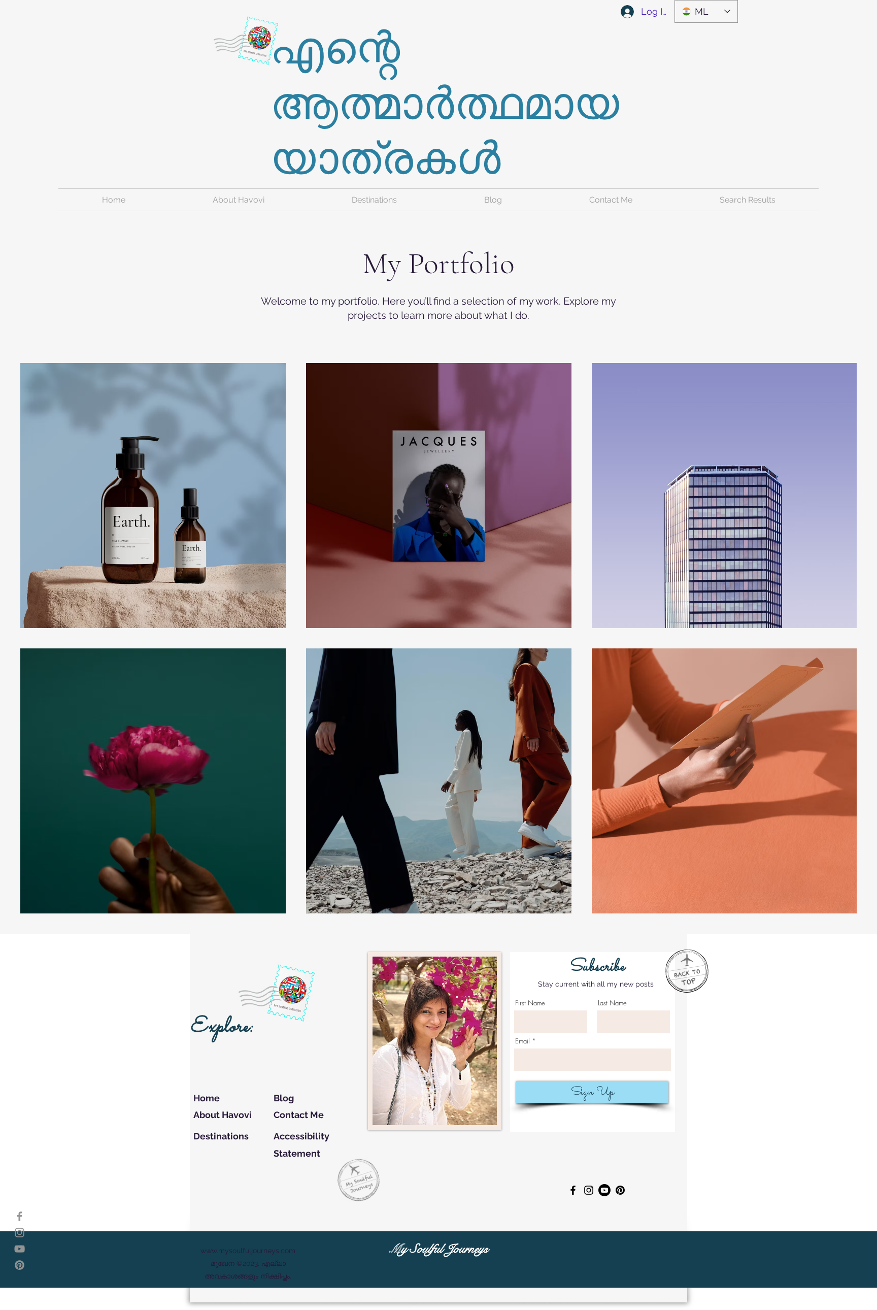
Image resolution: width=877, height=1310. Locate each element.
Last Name (612, 1003)
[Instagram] (19, 1232)
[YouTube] (19, 1248)
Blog (284, 1098)
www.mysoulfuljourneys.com (247, 1251)
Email (522, 1041)
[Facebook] (19, 1216)
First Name (530, 1003)
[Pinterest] (19, 1265)
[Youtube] (604, 1190)
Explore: (222, 1027)
